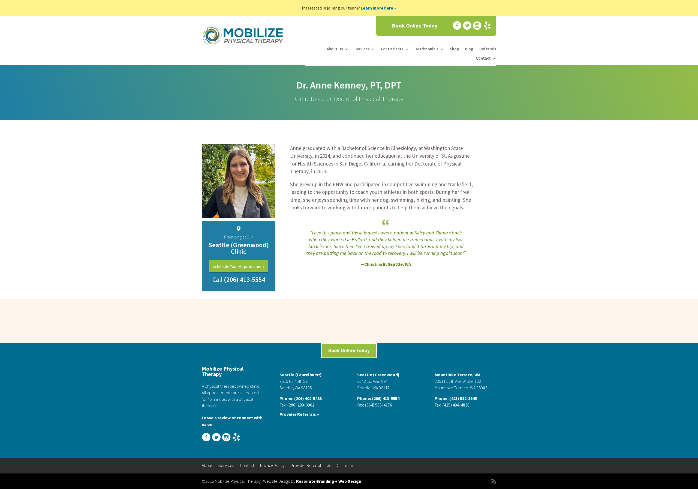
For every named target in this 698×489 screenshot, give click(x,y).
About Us (335, 49)
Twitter (466, 26)
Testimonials (426, 49)
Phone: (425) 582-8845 (456, 398)
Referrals (487, 49)
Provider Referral (306, 465)
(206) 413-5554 (243, 279)
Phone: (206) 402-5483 (300, 398)
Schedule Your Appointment (238, 266)
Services (361, 49)
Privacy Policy (272, 465)
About (207, 465)
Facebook (456, 26)
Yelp (487, 26)
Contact (483, 58)
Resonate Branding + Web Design (328, 481)
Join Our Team (340, 465)
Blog (469, 49)
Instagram (477, 26)
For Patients (392, 49)
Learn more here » (378, 8)
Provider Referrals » (299, 414)
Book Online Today (414, 26)
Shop (454, 49)
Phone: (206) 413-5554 (378, 398)
